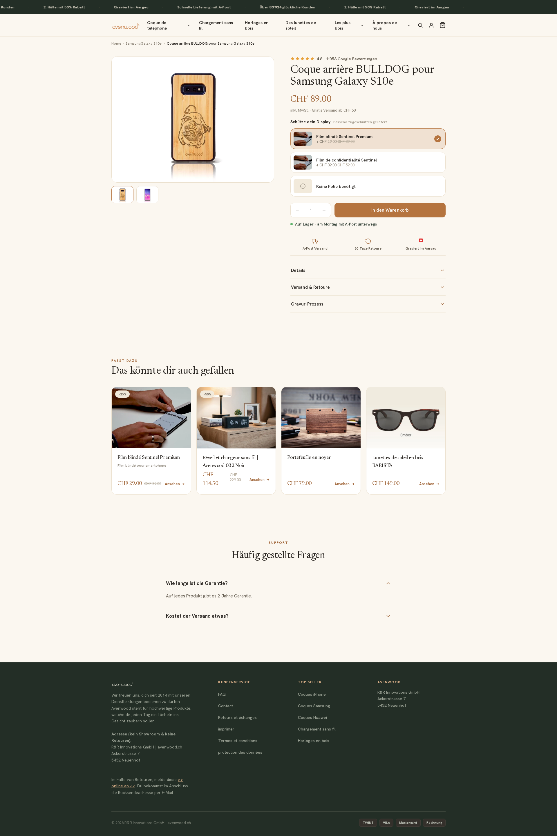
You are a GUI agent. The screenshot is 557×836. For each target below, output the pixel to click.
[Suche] (420, 25)
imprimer (226, 729)
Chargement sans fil (216, 25)
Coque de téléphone (157, 25)
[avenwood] (125, 25)
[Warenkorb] (443, 25)
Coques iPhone (312, 694)
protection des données (240, 752)
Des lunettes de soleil (300, 25)
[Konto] (431, 25)
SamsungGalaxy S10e (144, 43)
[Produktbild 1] (122, 194)
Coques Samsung (314, 705)
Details (298, 270)
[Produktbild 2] (147, 194)
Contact (225, 705)
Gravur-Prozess (307, 304)
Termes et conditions (237, 740)
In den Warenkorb (390, 210)
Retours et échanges (237, 717)
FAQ (222, 694)
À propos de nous (384, 25)
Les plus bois (342, 25)
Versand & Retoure (310, 287)
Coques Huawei (312, 717)
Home (116, 43)
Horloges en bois (256, 25)
